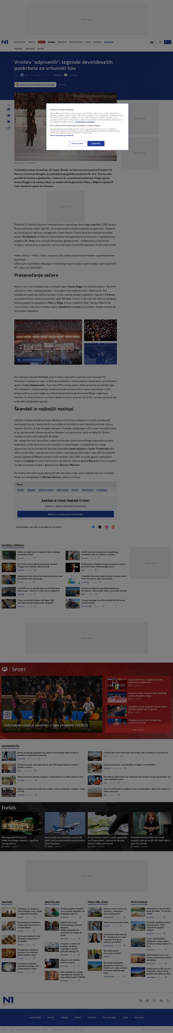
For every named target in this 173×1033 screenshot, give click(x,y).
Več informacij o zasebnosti (85, 122)
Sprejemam (96, 143)
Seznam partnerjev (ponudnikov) (61, 135)
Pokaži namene (77, 143)
